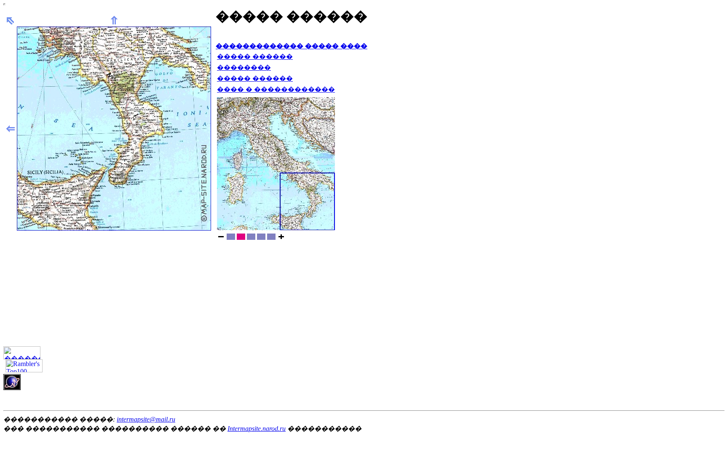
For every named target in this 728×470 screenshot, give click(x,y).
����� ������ (255, 56)
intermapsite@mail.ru (146, 419)
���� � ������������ (276, 89)
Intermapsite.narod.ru (257, 428)
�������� (244, 67)
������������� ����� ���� (291, 46)
